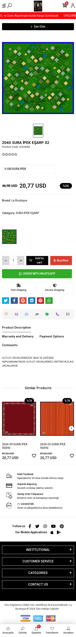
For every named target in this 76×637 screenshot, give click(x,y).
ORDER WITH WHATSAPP (39, 273)
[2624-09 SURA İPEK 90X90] (19, 418)
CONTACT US (38, 584)
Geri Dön (39, 26)
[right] (71, 428)
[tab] (16, 327)
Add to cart (39, 260)
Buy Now (62, 260)
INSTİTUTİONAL (38, 550)
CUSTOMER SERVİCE (38, 561)
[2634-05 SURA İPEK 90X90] (57, 418)
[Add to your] (38, 314)
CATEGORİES (38, 573)
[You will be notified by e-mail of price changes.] (48, 314)
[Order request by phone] (58, 314)
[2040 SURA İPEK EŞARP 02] (9, 239)
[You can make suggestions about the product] (68, 314)
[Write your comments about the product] (27, 314)
